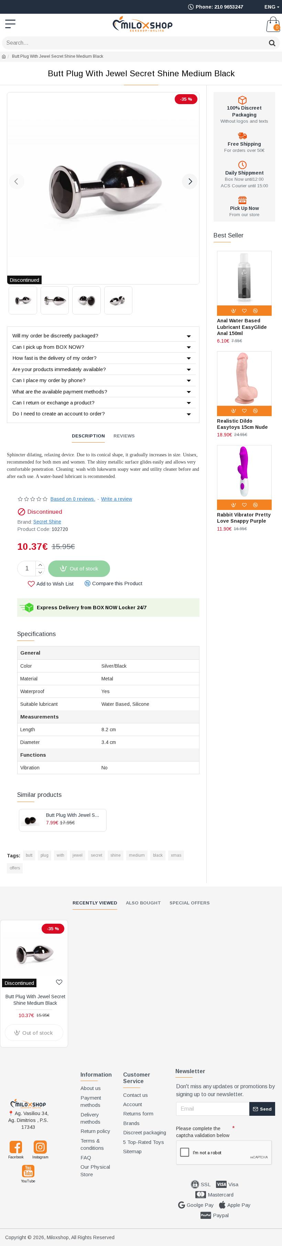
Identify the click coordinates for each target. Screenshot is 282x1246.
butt (29, 855)
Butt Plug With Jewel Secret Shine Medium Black (35, 999)
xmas (176, 855)
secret (96, 855)
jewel (78, 855)
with (60, 855)
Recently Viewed (95, 902)
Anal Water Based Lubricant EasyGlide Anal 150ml (242, 327)
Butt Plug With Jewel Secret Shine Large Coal (73, 815)
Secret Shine (47, 521)
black (158, 855)
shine (115, 855)
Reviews (124, 435)
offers (15, 868)
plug (44, 855)
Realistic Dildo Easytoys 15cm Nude (242, 424)
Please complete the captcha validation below (202, 1132)
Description (88, 435)
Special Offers (190, 902)
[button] (16, 181)
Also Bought (143, 902)
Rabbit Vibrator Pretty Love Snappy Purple (244, 518)
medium (137, 855)
